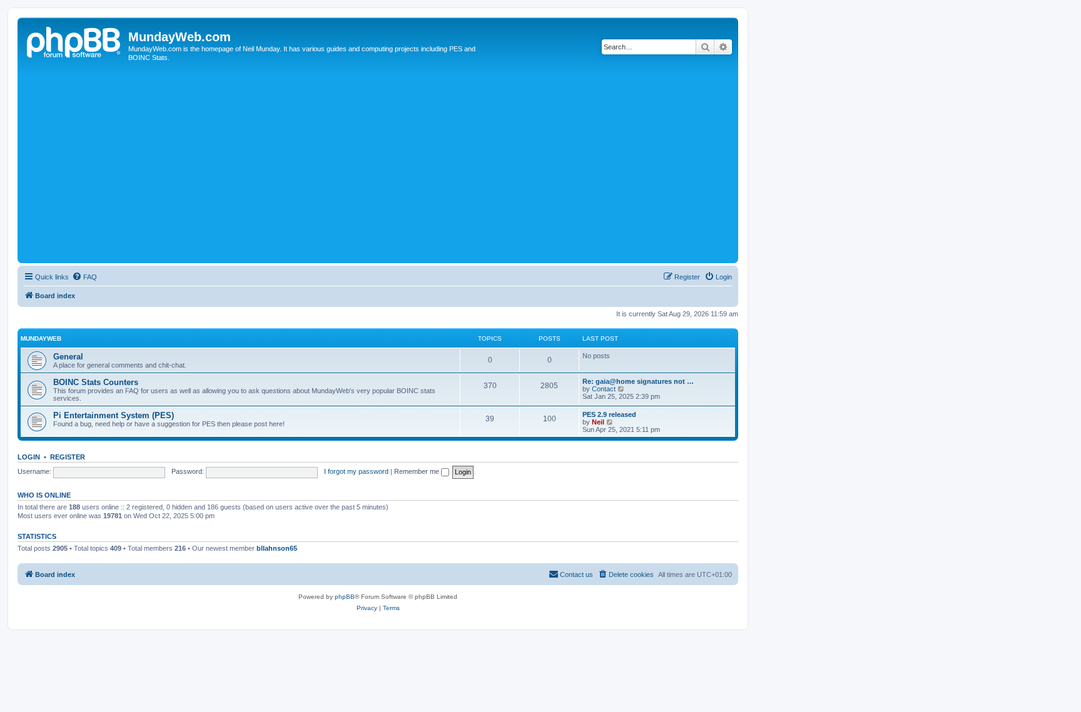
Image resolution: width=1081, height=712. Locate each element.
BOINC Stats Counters (95, 382)
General (68, 356)
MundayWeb (41, 338)
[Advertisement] (378, 166)
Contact (604, 389)
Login (29, 457)
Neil (598, 422)
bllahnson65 (276, 548)
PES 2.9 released (609, 414)
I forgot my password (356, 471)
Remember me (417, 471)
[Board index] (74, 41)
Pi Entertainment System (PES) (113, 415)
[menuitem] (84, 276)
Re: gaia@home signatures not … (638, 381)
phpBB (345, 596)
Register (67, 457)
